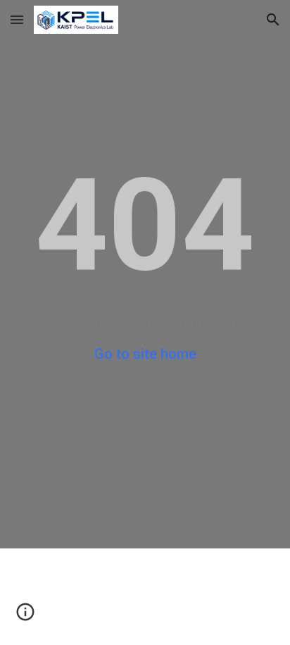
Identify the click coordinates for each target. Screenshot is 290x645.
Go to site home (145, 353)
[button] (17, 19)
